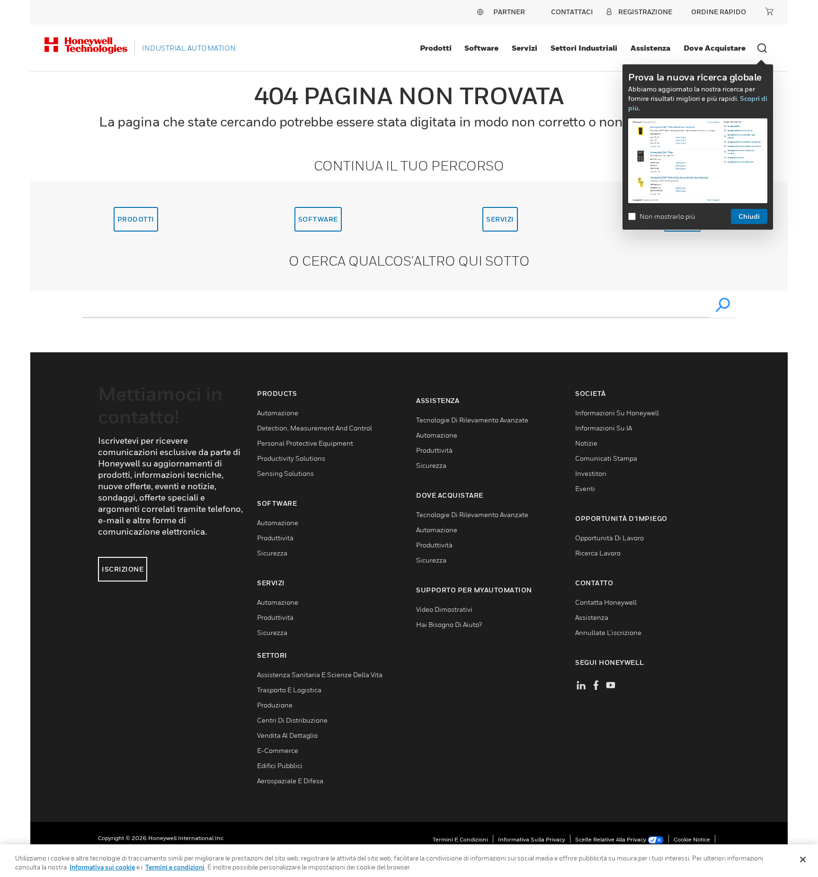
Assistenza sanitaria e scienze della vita (319, 675)
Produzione (275, 705)
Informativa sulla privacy (531, 839)
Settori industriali (584, 48)
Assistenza (650, 48)
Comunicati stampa (606, 458)
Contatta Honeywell (606, 602)
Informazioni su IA (603, 428)
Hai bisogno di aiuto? (449, 624)
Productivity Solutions (291, 458)
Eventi (585, 488)
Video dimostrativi (444, 609)
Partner (509, 12)
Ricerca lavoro (598, 553)
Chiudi (749, 216)
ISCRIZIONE (122, 569)
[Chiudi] (802, 859)
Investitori (590, 473)
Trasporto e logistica (289, 690)
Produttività (275, 538)
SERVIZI (500, 219)
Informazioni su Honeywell (617, 413)
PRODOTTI (135, 219)
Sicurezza (272, 553)
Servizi (524, 48)
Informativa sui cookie (102, 867)
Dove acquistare (715, 48)
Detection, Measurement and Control (314, 428)
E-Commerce (277, 750)
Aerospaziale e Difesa (290, 781)
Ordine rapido (718, 12)
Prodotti (436, 48)
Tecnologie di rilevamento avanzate (472, 420)
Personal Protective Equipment (305, 443)
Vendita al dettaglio (287, 735)
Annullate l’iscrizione (608, 632)
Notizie (586, 443)
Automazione (277, 413)
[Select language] (480, 12)
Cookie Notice (692, 839)
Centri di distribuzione (292, 720)
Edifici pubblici (279, 765)
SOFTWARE (318, 219)
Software (481, 48)
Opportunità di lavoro (609, 538)
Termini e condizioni (460, 839)
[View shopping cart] (769, 11)
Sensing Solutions (285, 473)
